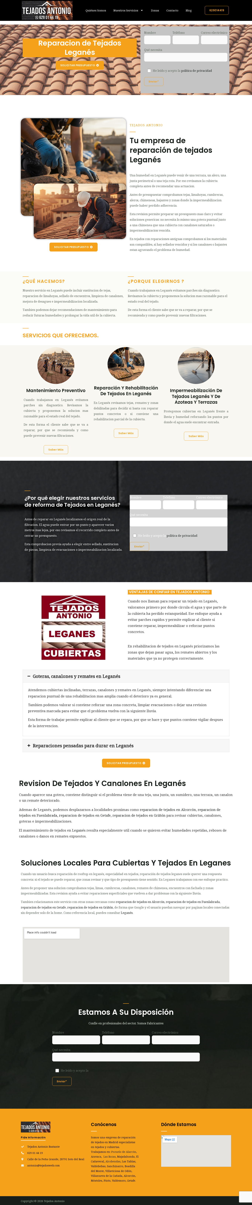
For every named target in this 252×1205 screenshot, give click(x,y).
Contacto (172, 10)
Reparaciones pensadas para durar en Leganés (83, 746)
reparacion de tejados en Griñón (139, 815)
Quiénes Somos (96, 10)
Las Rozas (109, 1156)
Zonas (155, 10)
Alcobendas (113, 1161)
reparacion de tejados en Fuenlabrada (193, 902)
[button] (126, 676)
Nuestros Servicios (125, 10)
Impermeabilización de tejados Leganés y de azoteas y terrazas (196, 396)
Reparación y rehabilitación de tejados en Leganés (126, 391)
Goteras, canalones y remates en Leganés (76, 676)
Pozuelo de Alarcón (123, 1152)
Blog (189, 10)
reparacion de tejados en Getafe (85, 815)
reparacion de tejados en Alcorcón (168, 809)
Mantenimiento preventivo (55, 390)
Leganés (79, 830)
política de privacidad (196, 71)
